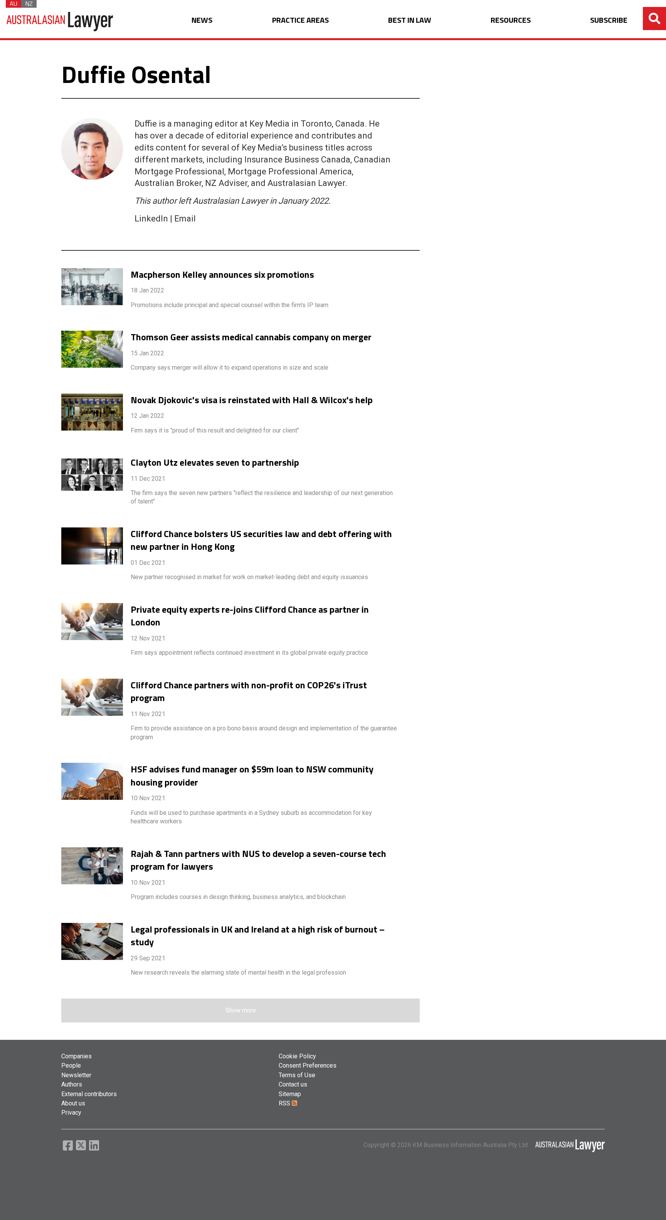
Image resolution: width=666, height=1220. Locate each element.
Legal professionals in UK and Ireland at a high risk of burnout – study (258, 936)
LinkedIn (151, 218)
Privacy (71, 1112)
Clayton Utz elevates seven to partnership (215, 462)
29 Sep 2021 (148, 958)
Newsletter (76, 1075)
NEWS (202, 20)
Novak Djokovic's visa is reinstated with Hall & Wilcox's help (252, 400)
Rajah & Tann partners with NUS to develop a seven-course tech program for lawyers (258, 860)
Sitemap (290, 1094)
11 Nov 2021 (148, 714)
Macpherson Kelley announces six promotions (222, 274)
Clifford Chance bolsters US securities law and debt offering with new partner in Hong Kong (261, 540)
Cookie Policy (297, 1056)
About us (73, 1103)
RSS (285, 1103)
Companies (76, 1056)
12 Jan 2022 (147, 415)
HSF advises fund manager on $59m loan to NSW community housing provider (252, 776)
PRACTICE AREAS (300, 20)
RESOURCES (511, 20)
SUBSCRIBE (608, 20)
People (71, 1065)
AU (13, 4)
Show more (240, 1010)
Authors (71, 1084)
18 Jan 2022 (147, 290)
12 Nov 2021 (148, 638)
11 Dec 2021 (148, 478)
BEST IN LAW (409, 20)
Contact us (293, 1084)
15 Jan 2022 (147, 353)
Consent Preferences (307, 1065)
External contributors (89, 1094)
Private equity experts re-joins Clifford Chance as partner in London (250, 616)
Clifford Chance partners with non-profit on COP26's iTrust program (249, 692)
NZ (29, 4)
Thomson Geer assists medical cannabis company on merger (251, 337)
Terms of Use (297, 1075)
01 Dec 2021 (148, 562)
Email (185, 218)
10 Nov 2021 (148, 798)
